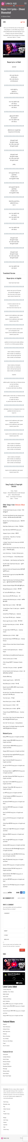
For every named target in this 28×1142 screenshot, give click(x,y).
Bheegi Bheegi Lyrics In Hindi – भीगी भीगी (12, 589)
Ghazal (4, 1122)
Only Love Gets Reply (8, 1041)
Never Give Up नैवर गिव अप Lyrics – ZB (11, 596)
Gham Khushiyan (6, 1026)
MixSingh (5, 1068)
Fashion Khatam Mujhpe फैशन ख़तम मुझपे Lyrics (13, 585)
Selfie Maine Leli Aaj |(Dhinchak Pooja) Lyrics (13, 655)
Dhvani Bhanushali (7, 5)
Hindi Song (5, 1102)
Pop (4, 1106)
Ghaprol (5, 1024)
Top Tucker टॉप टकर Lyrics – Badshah (12, 617)
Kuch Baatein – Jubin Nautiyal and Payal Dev (13, 560)
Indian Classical (6, 1109)
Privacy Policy (23, 1138)
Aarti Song (5, 1120)
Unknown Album (6, 16)
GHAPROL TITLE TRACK (8, 992)
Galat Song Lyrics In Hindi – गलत (10, 705)
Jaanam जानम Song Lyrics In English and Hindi (13, 865)
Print (23, 22)
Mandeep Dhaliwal (7, 1066)
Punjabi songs (6, 1113)
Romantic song (6, 1104)
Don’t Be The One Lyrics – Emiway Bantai (12, 723)
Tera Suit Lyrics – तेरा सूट (8, 698)
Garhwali (5, 1124)
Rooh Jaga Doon (6, 1031)
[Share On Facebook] (21, 892)
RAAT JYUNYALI (6, 1001)
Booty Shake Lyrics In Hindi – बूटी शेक (11, 708)
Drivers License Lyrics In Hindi (10, 658)
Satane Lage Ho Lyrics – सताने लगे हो (11, 680)
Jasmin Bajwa (6, 1073)
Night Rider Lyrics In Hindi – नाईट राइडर (12, 605)
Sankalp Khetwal (6, 1057)
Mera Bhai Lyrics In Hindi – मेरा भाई (11, 683)
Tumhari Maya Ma (7, 989)
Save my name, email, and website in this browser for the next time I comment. (12, 945)
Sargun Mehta (6, 1064)
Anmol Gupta (6, 1059)
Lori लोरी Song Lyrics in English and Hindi (12, 792)
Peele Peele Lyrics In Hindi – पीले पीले (11, 701)
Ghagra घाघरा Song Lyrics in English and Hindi (13, 751)
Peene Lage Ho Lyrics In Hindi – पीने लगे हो (12, 621)
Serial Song (6, 1129)
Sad (4, 1111)
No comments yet (8, 898)
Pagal (4, 1043)
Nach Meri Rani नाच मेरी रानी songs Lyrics (12, 530)
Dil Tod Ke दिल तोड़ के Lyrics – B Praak (11, 592)
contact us (18, 1096)
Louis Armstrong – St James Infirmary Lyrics (13, 553)
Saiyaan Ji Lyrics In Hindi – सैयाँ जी (10, 533)
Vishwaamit (5, 1054)
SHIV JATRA (5, 996)
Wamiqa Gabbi (6, 1071)
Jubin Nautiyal (19, 5)
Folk (4, 1127)
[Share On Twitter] (24, 892)
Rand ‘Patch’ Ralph (7, 1076)
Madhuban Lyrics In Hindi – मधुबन (10, 635)
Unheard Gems (6, 1029)
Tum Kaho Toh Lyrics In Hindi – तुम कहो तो (12, 667)
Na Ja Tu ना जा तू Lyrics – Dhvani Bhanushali (13, 556)
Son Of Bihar (6, 1038)
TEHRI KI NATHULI (7, 999)
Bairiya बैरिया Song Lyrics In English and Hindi (13, 736)
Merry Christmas (6, 1036)
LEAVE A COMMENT (21, 898)
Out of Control (6, 1045)
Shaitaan (5, 1034)
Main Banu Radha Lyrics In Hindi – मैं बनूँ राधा (13, 526)
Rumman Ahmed (6, 1061)
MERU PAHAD (6, 994)
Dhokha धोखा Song (7, 676)
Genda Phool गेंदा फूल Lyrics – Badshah (12, 614)
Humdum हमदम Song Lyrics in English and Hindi (14, 845)
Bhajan (4, 1117)
